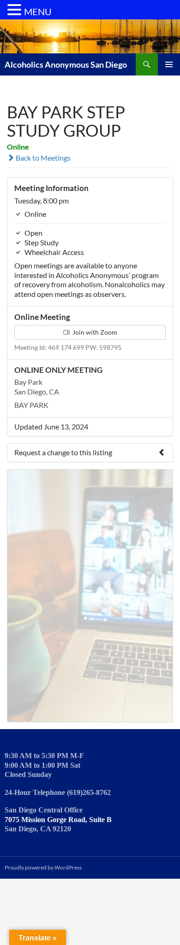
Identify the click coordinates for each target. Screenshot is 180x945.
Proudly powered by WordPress (43, 867)
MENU (38, 11)
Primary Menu (169, 64)
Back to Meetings (42, 157)
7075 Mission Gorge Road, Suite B (58, 819)
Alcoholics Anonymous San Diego (66, 64)
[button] (15, 10)
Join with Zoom (94, 332)
